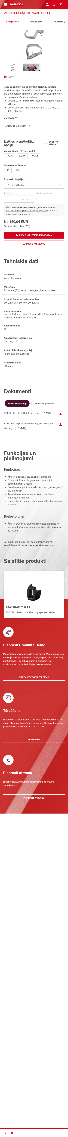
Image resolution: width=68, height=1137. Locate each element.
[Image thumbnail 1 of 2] (12, 67)
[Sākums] (16, 4)
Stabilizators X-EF (18, 607)
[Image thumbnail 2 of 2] (31, 67)
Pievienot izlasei (36, 244)
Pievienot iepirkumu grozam (36, 235)
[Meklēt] (61, 4)
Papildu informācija (15, 126)
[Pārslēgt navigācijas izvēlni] (5, 4)
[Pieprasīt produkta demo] (12, 1132)
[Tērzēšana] (18, 1132)
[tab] (13, 21)
